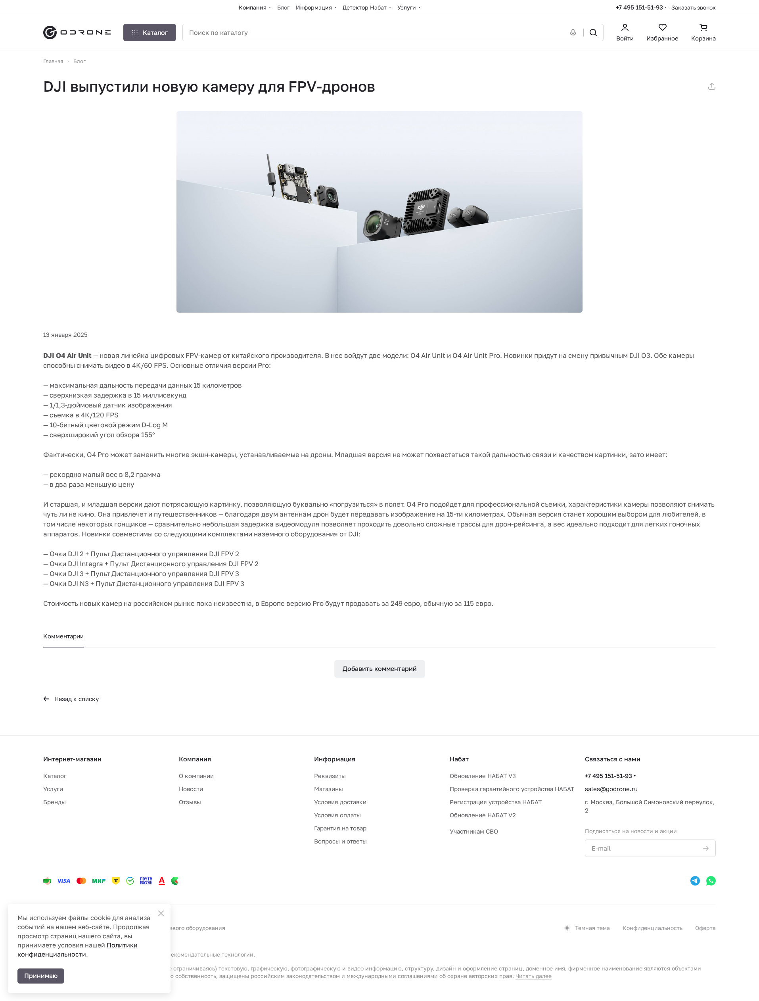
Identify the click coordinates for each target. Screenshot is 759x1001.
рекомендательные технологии (210, 954)
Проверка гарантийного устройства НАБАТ (512, 788)
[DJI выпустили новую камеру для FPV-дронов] (379, 212)
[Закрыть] (161, 913)
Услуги (53, 788)
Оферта (705, 927)
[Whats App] (711, 881)
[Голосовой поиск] (574, 32)
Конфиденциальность (652, 927)
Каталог (55, 775)
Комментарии (63, 636)
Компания (195, 759)
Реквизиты (330, 775)
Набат (459, 759)
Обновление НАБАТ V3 (483, 775)
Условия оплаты (337, 814)
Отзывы (190, 801)
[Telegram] (695, 881)
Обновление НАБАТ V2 (483, 814)
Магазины (328, 788)
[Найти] (593, 32)
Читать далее (534, 975)
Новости (191, 788)
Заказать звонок (693, 7)
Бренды (54, 801)
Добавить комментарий (380, 668)
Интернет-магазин (72, 759)
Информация (334, 759)
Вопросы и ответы (340, 841)
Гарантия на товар (340, 828)
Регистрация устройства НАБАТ (496, 801)
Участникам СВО (474, 831)
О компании (196, 775)
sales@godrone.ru (611, 788)
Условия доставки (340, 801)
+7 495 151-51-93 (639, 7)
